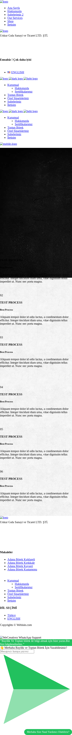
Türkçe (11, 615)
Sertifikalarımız (23, 587)
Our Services (15, 17)
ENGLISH (13, 618)
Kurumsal (13, 580)
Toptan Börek (15, 590)
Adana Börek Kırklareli (21, 559)
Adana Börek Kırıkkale (21, 562)
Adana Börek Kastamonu (22, 569)
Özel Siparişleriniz (18, 593)
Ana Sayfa (13, 7)
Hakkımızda (14, 11)
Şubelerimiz (14, 597)
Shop (10, 21)
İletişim (11, 24)
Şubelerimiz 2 (15, 14)
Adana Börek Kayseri (20, 566)
